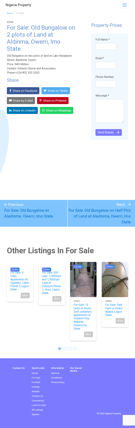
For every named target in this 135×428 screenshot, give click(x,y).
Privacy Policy (58, 382)
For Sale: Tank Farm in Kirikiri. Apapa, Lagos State (114, 310)
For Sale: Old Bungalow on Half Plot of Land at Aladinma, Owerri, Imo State (100, 216)
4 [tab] (75, 348)
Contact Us (37, 396)
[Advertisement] (67, 168)
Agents (35, 414)
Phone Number (104, 77)
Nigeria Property (18, 5)
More (25, 295)
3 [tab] (70, 348)
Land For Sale (39, 405)
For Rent (36, 382)
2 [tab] (65, 348)
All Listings (37, 409)
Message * (102, 95)
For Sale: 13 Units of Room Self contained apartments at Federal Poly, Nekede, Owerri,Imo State (82, 316)
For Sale (15, 270)
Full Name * (102, 39)
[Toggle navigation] (125, 4)
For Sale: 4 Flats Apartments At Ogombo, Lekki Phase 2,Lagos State (19, 281)
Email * (99, 58)
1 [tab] (59, 348)
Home (10, 13)
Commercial (38, 400)
